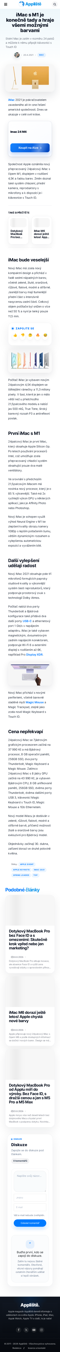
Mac (41, 55)
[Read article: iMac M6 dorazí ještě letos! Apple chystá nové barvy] (42, 222)
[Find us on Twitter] (26, 1330)
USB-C (27, 621)
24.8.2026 (18, 957)
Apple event (27, 864)
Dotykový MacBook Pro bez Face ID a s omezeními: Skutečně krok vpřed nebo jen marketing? (18, 234)
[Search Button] (55, 4)
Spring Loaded (21, 875)
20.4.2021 (28, 55)
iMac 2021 (39, 870)
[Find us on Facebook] (18, 1330)
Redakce (16, 1348)
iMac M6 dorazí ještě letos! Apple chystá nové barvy (41, 234)
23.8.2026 (18, 1111)
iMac (11, 99)
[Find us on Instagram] (41, 1330)
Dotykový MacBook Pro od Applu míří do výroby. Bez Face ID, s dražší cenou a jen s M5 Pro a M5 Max (29, 1093)
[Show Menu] (5, 4)
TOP (35, 875)
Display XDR (34, 654)
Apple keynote (21, 870)
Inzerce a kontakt (37, 1348)
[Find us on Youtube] (34, 1330)
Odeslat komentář (30, 1223)
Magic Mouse (35, 702)
